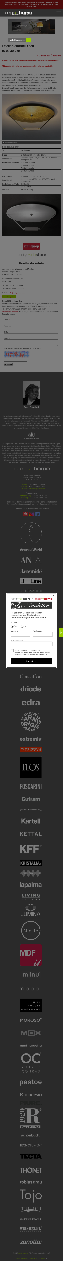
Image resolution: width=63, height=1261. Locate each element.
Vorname (14, 631)
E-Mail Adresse (17, 641)
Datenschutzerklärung (23, 652)
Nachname (37, 631)
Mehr (61, 632)
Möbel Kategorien (20, 40)
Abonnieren (31, 661)
